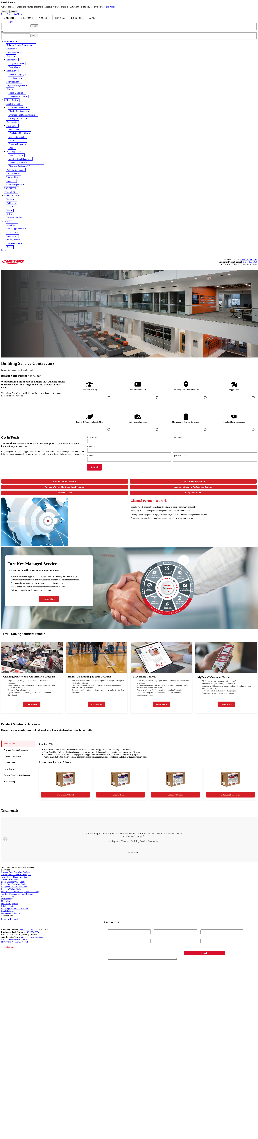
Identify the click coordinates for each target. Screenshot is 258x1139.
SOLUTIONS (26, 18)
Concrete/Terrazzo (16, 144)
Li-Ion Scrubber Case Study (13, 882)
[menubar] (129, 17)
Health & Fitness (16, 93)
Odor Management (14, 184)
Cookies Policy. (108, 7)
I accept (5, 12)
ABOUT (93, 18)
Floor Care (11, 126)
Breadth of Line (65, 493)
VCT (11, 148)
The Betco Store (13, 243)
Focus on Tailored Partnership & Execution (65, 487)
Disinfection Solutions (15, 107)
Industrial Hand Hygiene (19, 159)
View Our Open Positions (32, 937)
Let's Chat (9, 919)
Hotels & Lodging (16, 74)
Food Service (12, 52)
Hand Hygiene (12, 151)
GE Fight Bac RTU (17, 118)
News (8, 206)
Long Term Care (16, 63)
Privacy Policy (12, 240)
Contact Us (11, 232)
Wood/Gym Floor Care (18, 133)
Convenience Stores (17, 96)
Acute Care (13, 67)
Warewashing (12, 177)
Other (8, 89)
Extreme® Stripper (120, 795)
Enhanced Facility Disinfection (22, 115)
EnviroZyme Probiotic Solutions (14, 908)
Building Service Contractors (19, 45)
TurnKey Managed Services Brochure (17, 894)
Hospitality (11, 71)
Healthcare (11, 60)
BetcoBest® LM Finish (230, 795)
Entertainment (14, 78)
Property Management (15, 85)
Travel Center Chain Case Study (14, 877)
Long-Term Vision (193, 493)
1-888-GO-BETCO (248, 259)
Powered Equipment (12, 756)
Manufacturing (12, 82)
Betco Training (7, 896)
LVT (11, 140)
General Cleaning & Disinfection (17, 775)
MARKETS (9, 18)
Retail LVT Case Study (11, 889)
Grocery (9, 56)
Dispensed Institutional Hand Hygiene (25, 166)
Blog (8, 210)
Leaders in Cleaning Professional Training (193, 487)
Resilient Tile (9, 744)
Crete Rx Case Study (10, 879)
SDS (8, 214)
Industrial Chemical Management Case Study (20, 891)
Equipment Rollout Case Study (14, 887)
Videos (9, 199)
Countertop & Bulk (17, 162)
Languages (11, 236)
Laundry (10, 181)
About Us (10, 225)
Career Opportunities (15, 229)
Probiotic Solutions (14, 170)
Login (10, 21)
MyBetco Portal (13, 218)
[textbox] (16, 26)
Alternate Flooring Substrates (16, 750)
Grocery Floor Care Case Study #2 (16, 874)
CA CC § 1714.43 (23, 942)
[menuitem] (9, 17)
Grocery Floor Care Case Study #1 (16, 872)
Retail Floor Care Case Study (13, 884)
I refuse (14, 12)
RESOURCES (76, 18)
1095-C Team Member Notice (14, 939)
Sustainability (12, 173)
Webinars (10, 203)
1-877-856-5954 (250, 262)
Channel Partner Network (64, 481)
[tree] (129, 144)
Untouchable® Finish (65, 795)
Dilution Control (13, 104)
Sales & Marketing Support (193, 481)
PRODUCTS (44, 18)
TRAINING (60, 18)
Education (10, 49)
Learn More (49, 599)
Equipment (11, 122)
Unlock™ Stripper (175, 795)
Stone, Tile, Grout (16, 137)
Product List (9, 947)
